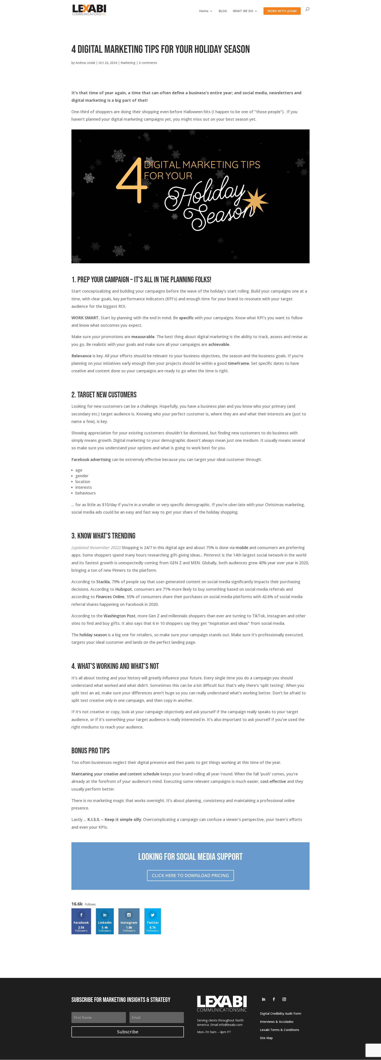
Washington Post (119, 615)
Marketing (128, 63)
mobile (242, 547)
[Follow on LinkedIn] (263, 999)
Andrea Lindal (85, 63)
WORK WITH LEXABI (282, 11)
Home (203, 11)
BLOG (223, 11)
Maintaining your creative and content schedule (115, 773)
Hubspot (123, 589)
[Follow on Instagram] (284, 999)
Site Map (266, 1038)
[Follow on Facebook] (273, 999)
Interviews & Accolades (276, 1021)
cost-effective (273, 781)
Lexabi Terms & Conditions (279, 1030)
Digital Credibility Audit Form (280, 1013)
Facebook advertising (91, 459)
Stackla (103, 581)
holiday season (93, 634)
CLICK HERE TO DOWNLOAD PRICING (190, 875)
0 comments (148, 63)
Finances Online (110, 596)
